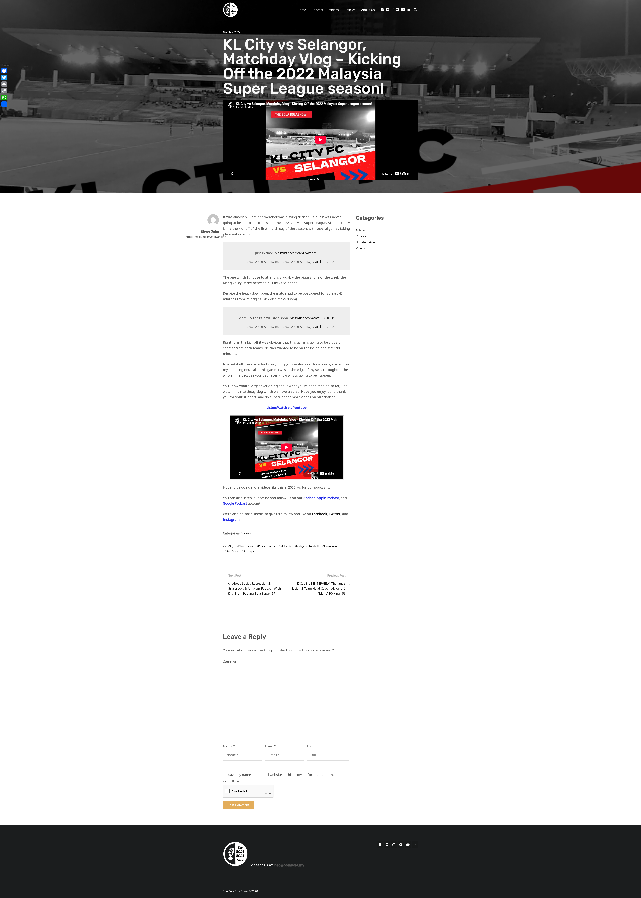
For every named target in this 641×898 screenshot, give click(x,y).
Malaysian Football (307, 546)
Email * (270, 746)
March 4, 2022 (323, 261)
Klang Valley (245, 546)
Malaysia (285, 546)
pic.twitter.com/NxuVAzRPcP (296, 253)
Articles (350, 10)
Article (360, 230)
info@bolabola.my (289, 865)
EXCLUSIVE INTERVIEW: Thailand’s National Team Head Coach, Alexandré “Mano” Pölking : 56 (318, 588)
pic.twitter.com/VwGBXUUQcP (313, 318)
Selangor (248, 551)
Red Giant (232, 551)
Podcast (317, 10)
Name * (229, 746)
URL (310, 746)
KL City (229, 546)
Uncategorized (366, 242)
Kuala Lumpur (266, 546)
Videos (334, 10)
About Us (368, 10)
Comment (231, 661)
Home (301, 10)
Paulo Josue (331, 546)
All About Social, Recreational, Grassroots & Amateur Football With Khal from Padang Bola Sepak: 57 (254, 588)
